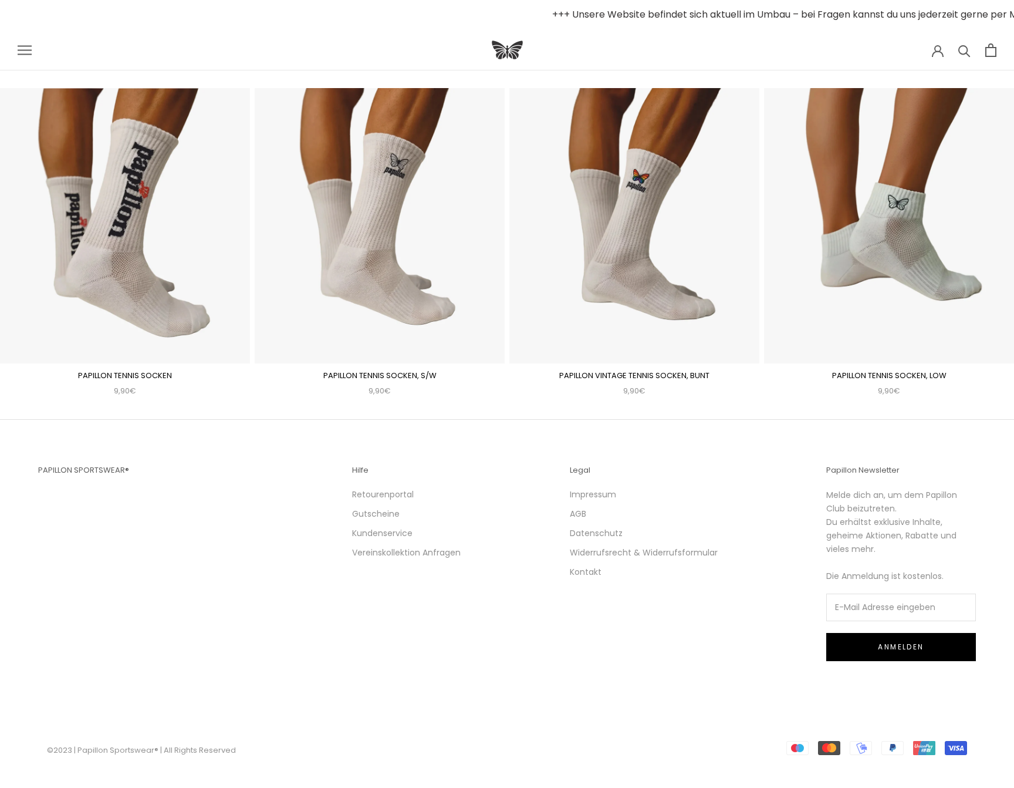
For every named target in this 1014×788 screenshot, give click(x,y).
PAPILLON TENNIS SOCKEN (125, 375)
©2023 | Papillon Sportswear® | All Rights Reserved (141, 750)
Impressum (593, 494)
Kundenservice (382, 533)
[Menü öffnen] (25, 50)
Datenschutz (596, 533)
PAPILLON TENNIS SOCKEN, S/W (380, 375)
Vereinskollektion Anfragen (406, 552)
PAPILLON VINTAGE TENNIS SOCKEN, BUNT (634, 375)
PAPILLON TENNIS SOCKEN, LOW (889, 375)
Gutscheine (376, 514)
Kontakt (585, 572)
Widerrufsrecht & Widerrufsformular (644, 552)
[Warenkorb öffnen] (990, 50)
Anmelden (901, 647)
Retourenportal (383, 494)
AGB (578, 514)
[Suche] (964, 50)
